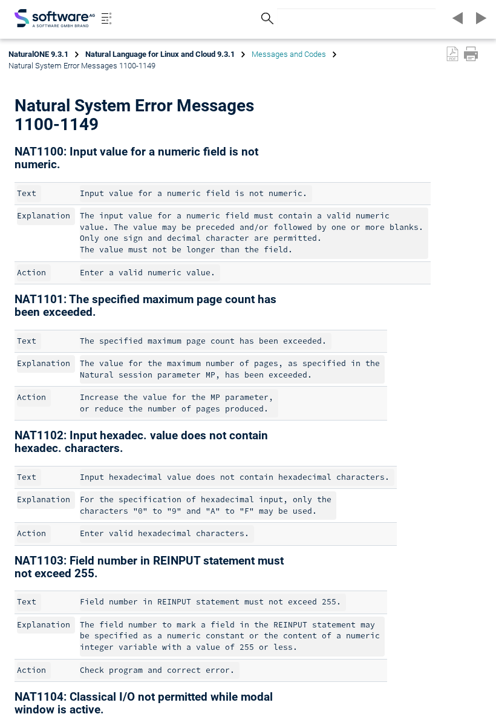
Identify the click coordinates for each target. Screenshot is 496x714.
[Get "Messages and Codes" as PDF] (452, 54)
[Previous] (456, 18)
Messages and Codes (289, 54)
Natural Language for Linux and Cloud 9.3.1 (160, 54)
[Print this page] (471, 54)
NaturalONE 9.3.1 (38, 54)
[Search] (265, 18)
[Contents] (106, 18)
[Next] (479, 18)
